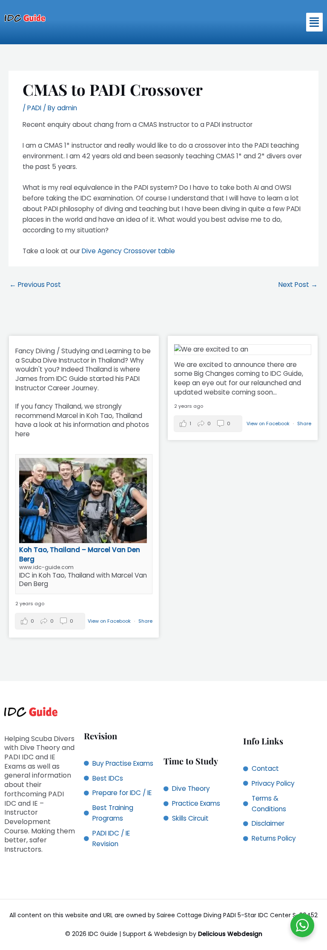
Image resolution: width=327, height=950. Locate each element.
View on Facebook (110, 621)
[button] (314, 22)
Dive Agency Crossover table (128, 250)
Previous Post (35, 284)
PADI (34, 107)
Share (145, 621)
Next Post (298, 284)
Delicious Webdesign (230, 934)
